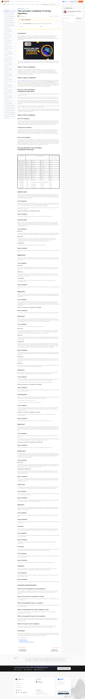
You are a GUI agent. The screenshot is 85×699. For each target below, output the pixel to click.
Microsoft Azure (37, 660)
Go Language (54, 659)
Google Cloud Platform (45, 660)
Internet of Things (62, 660)
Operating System (48, 659)
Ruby (62, 659)
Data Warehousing (54, 660)
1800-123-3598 (40, 691)
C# (59, 659)
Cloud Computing (58, 658)
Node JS (64, 658)
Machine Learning (28, 659)
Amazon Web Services (29, 660)
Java (26, 658)
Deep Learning (35, 659)
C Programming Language (37, 658)
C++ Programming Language (48, 658)
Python (30, 658)
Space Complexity (21, 80)
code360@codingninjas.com (43, 693)
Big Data (41, 659)
